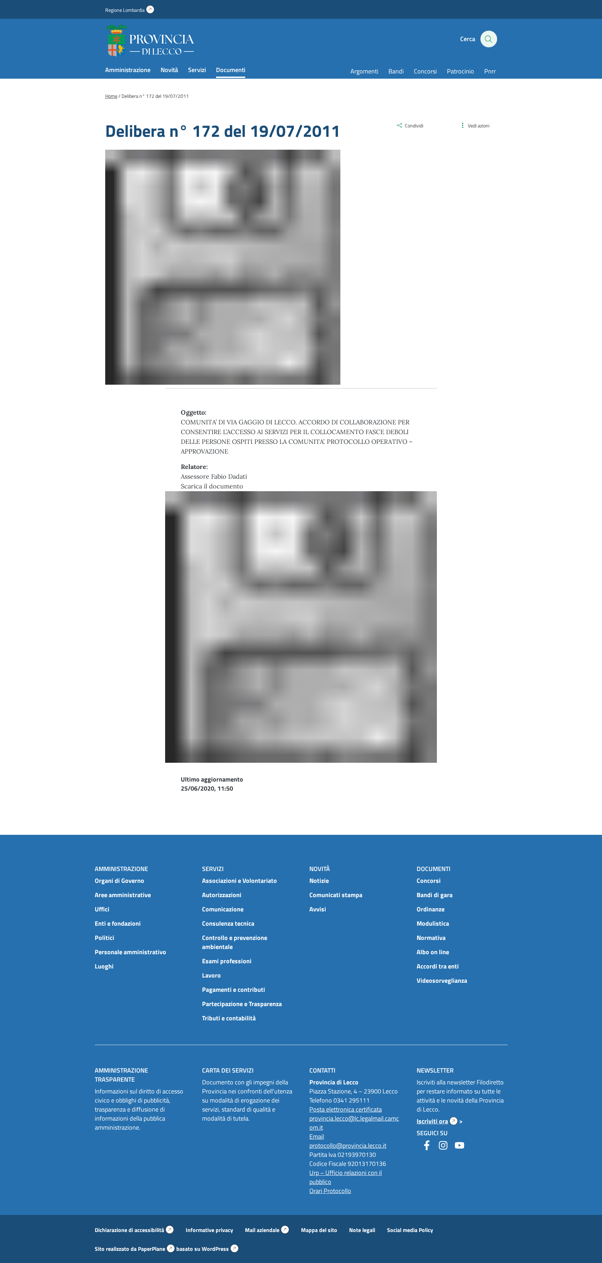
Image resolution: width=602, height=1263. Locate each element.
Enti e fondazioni (118, 923)
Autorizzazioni (221, 895)
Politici (104, 937)
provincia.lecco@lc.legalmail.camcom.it (354, 1123)
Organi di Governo (119, 880)
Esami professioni (227, 961)
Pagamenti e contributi (233, 989)
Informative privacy (209, 1230)
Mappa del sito (319, 1230)
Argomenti (364, 71)
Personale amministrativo (130, 952)
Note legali (362, 1230)
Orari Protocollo (330, 1190)
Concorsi (425, 71)
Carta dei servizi (228, 1070)
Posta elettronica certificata (345, 1109)
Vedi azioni (478, 125)
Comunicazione (223, 909)
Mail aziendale (267, 1230)
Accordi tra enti (438, 966)
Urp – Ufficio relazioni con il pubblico (345, 1177)
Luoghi (104, 966)
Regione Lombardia (129, 10)
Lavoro (211, 975)
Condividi (414, 125)
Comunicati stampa (335, 895)
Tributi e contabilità (229, 1018)
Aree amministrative (123, 895)
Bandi (396, 71)
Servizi (197, 69)
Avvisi (317, 909)
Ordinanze (431, 909)
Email (316, 1136)
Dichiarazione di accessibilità (134, 1230)
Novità (169, 69)
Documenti (230, 69)
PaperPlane (156, 1249)
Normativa (431, 937)
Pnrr (490, 71)
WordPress (220, 1249)
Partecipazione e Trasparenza (242, 1004)
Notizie (319, 880)
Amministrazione (127, 69)
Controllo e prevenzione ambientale (234, 942)
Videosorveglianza (442, 980)
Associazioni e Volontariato (239, 880)
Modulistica (433, 923)
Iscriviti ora (437, 1121)
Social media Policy (410, 1230)
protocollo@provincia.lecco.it (347, 1145)
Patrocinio (460, 71)
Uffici (102, 909)
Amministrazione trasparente (121, 1075)
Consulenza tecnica (228, 923)
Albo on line (433, 952)
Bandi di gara (435, 895)
